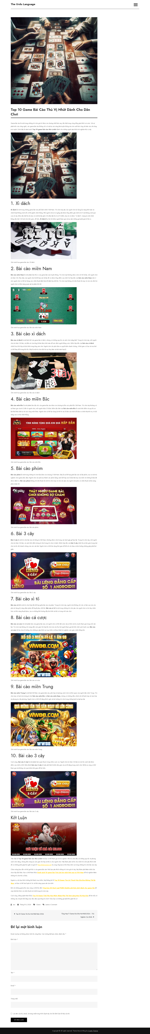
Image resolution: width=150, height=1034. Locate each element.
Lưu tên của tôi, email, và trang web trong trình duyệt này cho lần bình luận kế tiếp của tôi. (41, 1013)
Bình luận (14, 939)
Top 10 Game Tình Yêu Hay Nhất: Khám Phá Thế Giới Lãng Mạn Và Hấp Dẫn (60, 896)
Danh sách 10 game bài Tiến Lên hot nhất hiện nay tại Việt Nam (60, 872)
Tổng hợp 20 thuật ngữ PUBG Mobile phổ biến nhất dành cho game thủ (68, 888)
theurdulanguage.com (45, 865)
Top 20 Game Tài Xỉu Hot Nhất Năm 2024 (30, 914)
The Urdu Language (23, 4)
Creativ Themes (93, 1031)
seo (14, 904)
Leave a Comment (51, 904)
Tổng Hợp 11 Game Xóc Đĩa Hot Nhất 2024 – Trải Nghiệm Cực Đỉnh (77, 915)
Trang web (14, 999)
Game (38, 904)
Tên (12, 973)
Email (13, 986)
